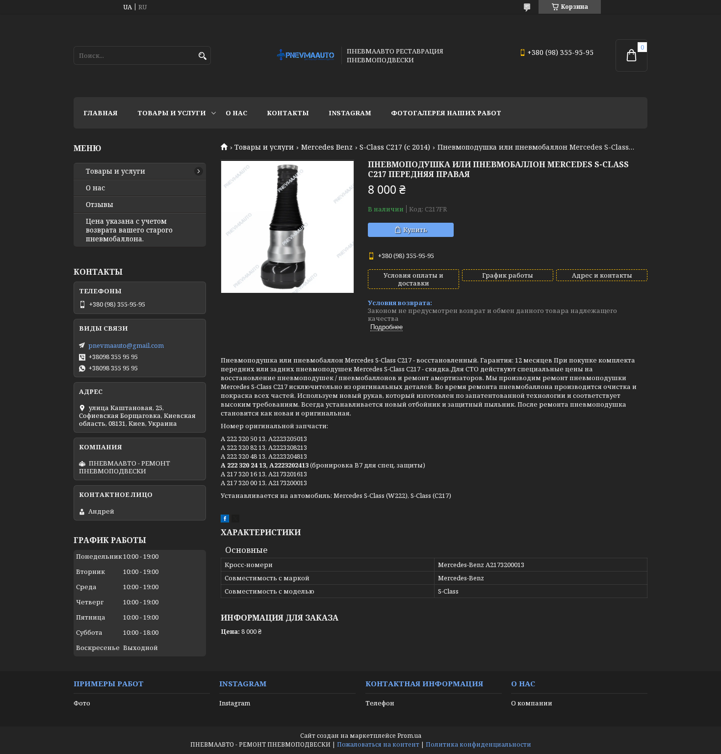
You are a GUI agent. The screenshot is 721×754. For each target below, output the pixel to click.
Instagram (350, 112)
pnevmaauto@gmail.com (126, 345)
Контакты (288, 112)
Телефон (379, 703)
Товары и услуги (171, 112)
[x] (235, 520)
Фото (82, 703)
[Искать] (202, 56)
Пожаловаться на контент (378, 744)
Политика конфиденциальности (478, 744)
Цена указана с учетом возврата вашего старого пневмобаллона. (129, 230)
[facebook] (225, 520)
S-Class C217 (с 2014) (395, 147)
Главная (100, 112)
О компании (531, 703)
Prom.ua (409, 735)
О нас (236, 112)
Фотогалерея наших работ (446, 112)
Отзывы (99, 204)
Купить (415, 229)
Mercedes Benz (327, 147)
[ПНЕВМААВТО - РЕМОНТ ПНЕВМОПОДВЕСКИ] (305, 55)
